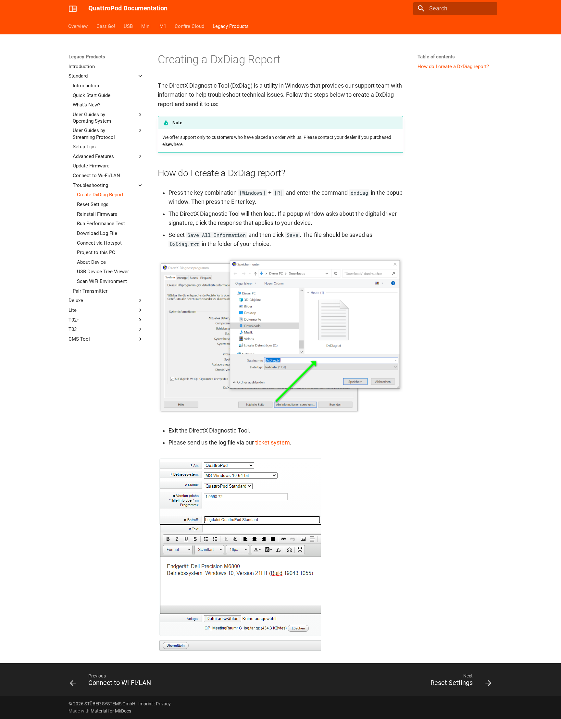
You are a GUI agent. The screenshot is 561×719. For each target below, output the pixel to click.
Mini (146, 26)
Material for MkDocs (111, 710)
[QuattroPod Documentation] (73, 8)
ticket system (272, 442)
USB (128, 26)
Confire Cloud (189, 26)
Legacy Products (231, 26)
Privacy (163, 703)
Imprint (145, 703)
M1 (162, 26)
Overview (78, 26)
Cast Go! (105, 26)
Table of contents (436, 57)
